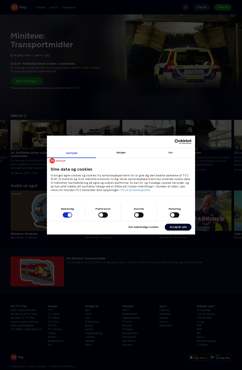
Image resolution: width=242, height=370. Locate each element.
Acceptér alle (178, 227)
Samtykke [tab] (72, 152)
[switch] (103, 215)
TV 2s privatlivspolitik (135, 190)
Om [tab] (170, 152)
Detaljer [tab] (121, 152)
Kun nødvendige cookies (144, 227)
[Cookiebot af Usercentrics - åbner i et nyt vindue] (177, 141)
